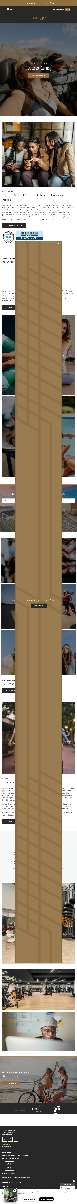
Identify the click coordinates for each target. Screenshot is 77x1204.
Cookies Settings (29, 1199)
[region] (38, 1196)
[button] (39, 606)
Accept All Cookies (46, 1199)
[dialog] (38, 602)
